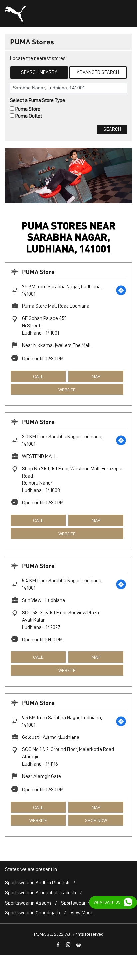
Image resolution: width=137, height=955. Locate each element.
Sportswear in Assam (28, 903)
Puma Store (27, 109)
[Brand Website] (78, 945)
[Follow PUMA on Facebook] (58, 945)
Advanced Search (98, 72)
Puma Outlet (28, 116)
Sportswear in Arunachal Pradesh (40, 892)
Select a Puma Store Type (37, 100)
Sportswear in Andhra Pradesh (37, 882)
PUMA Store (38, 271)
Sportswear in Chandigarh (32, 913)
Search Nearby (39, 72)
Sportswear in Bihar (81, 903)
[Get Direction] (121, 290)
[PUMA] (15, 14)
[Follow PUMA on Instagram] (68, 945)
